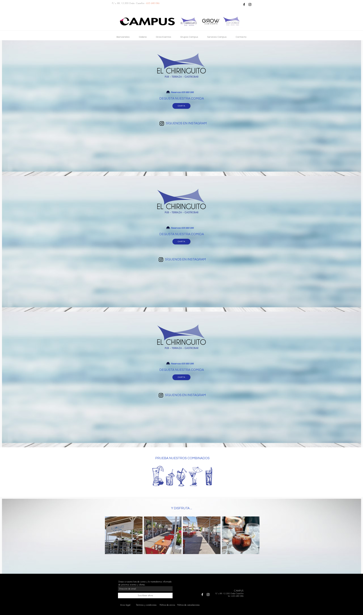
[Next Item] (254, 535)
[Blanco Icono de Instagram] (208, 594)
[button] (189, 37)
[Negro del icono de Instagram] (250, 4)
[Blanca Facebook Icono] (202, 594)
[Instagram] (162, 123)
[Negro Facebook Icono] (244, 4)
